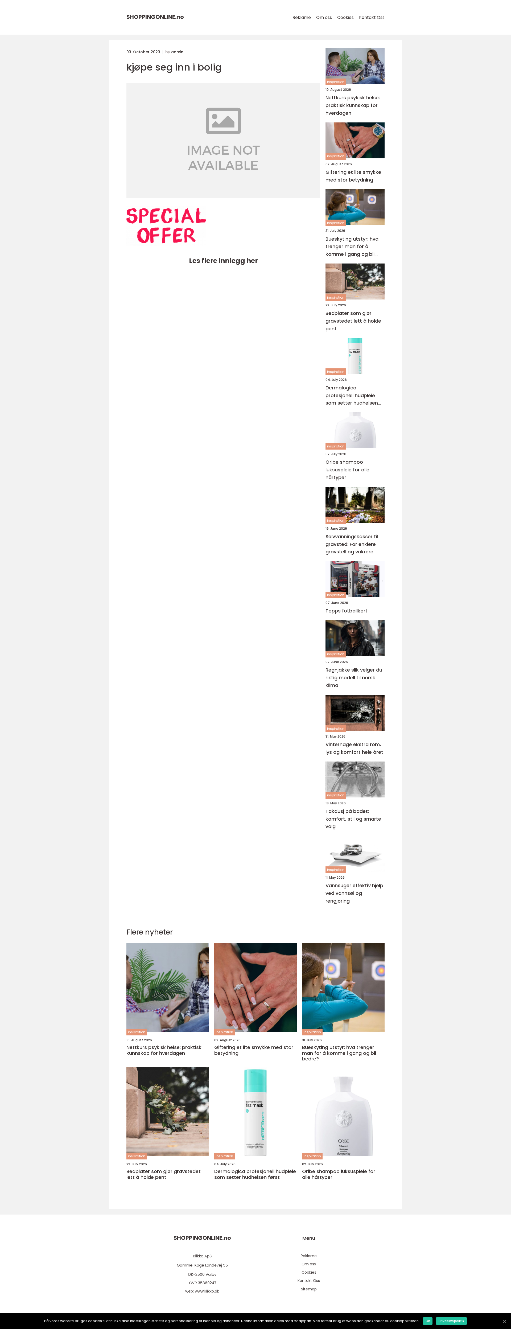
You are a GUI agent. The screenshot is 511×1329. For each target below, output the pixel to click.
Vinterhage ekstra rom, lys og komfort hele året (354, 748)
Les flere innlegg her (223, 260)
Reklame (301, 17)
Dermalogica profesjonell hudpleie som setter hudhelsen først (351, 395)
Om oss (324, 17)
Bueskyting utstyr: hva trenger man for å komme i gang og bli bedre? (351, 247)
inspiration (335, 82)
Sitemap (309, 1289)
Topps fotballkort (346, 610)
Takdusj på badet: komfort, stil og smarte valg (353, 819)
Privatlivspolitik (451, 1321)
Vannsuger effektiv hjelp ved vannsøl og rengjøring (354, 893)
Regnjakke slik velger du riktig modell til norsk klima (353, 677)
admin (177, 52)
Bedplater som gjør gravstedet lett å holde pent (353, 321)
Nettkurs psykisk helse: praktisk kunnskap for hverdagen (352, 105)
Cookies (345, 17)
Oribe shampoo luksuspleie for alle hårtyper (347, 470)
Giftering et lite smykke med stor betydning (353, 176)
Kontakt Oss (372, 17)
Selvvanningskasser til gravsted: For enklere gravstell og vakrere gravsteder (351, 544)
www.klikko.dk (207, 1291)
